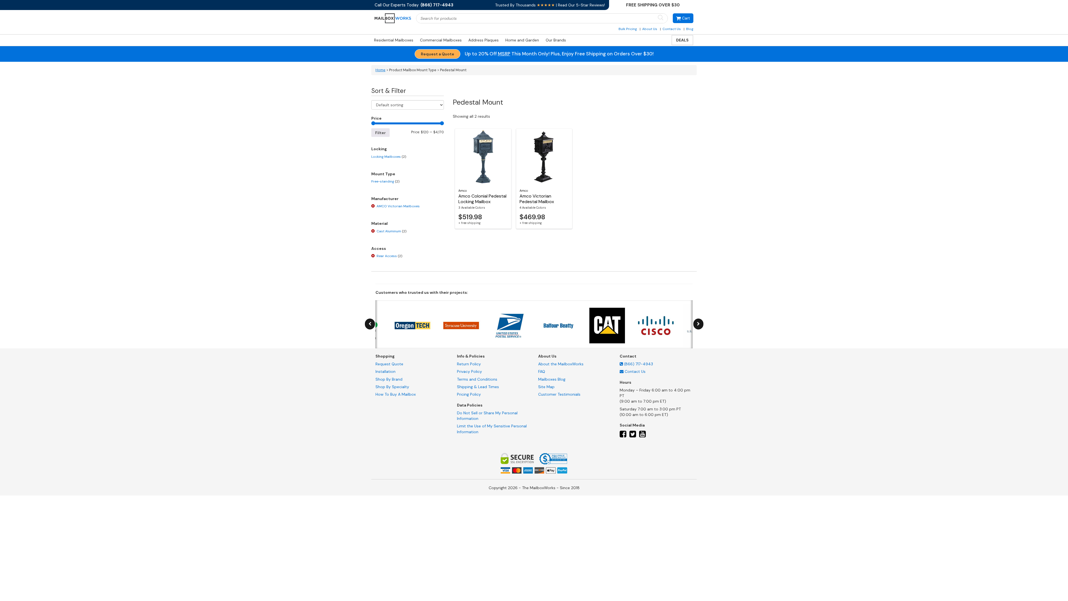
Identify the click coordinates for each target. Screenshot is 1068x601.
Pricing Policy (469, 394)
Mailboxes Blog (551, 379)
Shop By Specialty (392, 386)
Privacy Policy (469, 371)
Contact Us (671, 29)
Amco (462, 191)
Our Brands (556, 40)
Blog (689, 29)
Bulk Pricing (628, 29)
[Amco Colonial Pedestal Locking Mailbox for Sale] (483, 156)
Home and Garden (522, 40)
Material (379, 223)
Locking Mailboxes (388, 156)
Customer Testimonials (559, 394)
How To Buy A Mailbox (395, 394)
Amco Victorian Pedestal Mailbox (537, 199)
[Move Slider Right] (698, 324)
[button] (683, 18)
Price (376, 118)
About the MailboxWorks (561, 363)
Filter (380, 132)
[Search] (660, 18)
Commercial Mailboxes (441, 40)
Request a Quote (437, 53)
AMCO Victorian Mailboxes (398, 206)
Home (380, 70)
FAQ (541, 371)
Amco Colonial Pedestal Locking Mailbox (482, 199)
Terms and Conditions (477, 379)
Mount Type (383, 173)
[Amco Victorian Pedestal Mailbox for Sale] (544, 156)
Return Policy (469, 363)
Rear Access (389, 256)
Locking (379, 148)
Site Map (546, 386)
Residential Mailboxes (393, 40)
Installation (385, 371)
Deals (682, 40)
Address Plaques (483, 40)
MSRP (504, 54)
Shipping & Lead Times (478, 386)
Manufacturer (385, 198)
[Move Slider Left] (370, 324)
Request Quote (389, 363)
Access (378, 248)
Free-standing (385, 181)
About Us (649, 29)
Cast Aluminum (391, 231)
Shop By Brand (388, 379)
